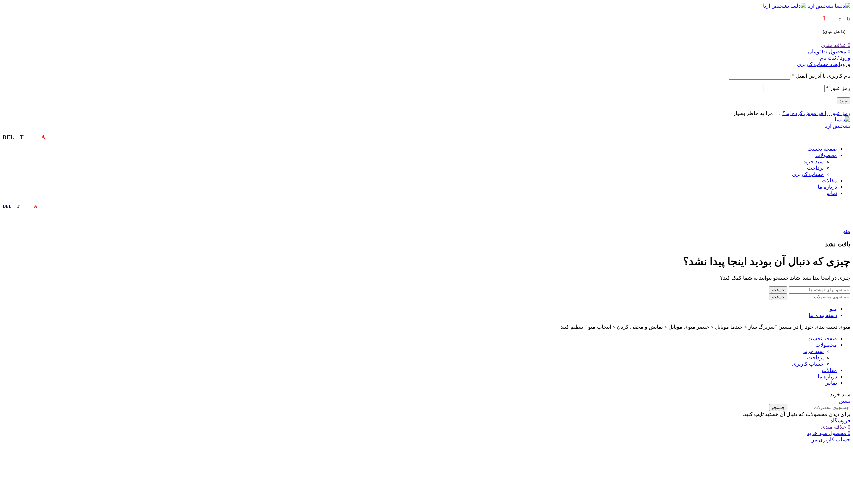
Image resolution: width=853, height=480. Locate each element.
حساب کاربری (808, 174)
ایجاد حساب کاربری (818, 64)
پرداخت (815, 168)
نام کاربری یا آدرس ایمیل (821, 76)
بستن (844, 401)
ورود (844, 100)
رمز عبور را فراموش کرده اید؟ (816, 113)
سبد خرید (813, 161)
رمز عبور (838, 88)
